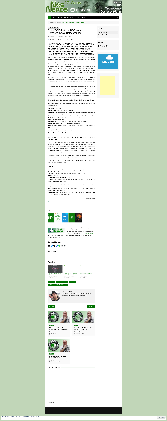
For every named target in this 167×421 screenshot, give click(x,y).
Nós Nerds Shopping (68, 17)
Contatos (83, 17)
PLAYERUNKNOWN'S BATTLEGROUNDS (58, 284)
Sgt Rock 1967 (52, 36)
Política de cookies (30, 418)
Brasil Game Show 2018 (62, 282)
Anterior (52, 306)
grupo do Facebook (88, 233)
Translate (108, 34)
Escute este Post (54, 27)
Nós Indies (76, 17)
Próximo (90, 306)
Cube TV (73, 282)
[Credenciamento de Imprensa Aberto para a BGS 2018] (87, 269)
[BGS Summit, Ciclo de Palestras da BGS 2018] (55, 269)
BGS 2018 (52, 282)
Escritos (53, 17)
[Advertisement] (107, 85)
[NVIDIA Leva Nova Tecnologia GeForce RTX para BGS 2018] (71, 269)
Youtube (69, 233)
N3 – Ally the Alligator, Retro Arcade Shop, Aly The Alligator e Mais (58, 329)
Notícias (60, 17)
